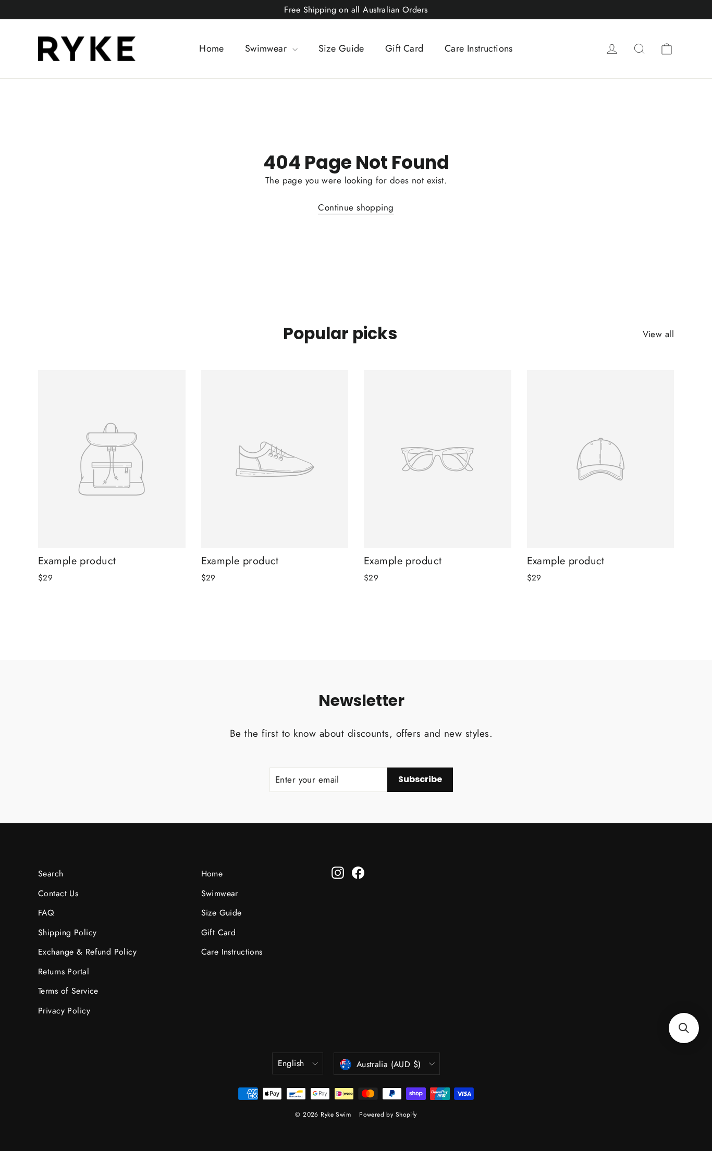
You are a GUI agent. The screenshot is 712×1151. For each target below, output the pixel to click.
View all (658, 334)
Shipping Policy (67, 932)
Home (211, 48)
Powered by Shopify (388, 1114)
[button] (684, 1028)
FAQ (46, 913)
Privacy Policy (64, 1011)
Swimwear (267, 48)
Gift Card (404, 48)
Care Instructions (479, 48)
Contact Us (58, 893)
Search (51, 874)
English (291, 1063)
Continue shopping (356, 207)
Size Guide (341, 48)
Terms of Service (68, 991)
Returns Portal (63, 971)
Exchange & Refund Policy (87, 952)
